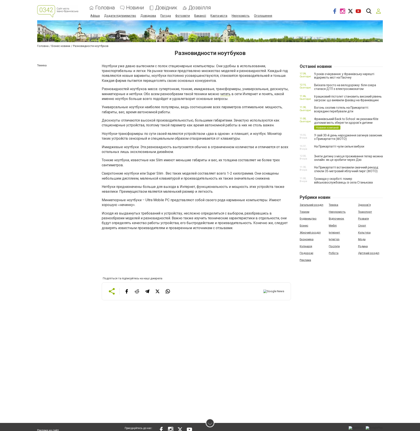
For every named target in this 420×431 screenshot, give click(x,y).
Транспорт (365, 211)
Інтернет (334, 232)
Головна (105, 8)
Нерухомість (241, 15)
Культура (364, 232)
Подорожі (306, 253)
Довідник (166, 8)
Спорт (362, 225)
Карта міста (218, 15)
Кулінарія (306, 246)
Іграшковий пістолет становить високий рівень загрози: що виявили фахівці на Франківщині (348, 98)
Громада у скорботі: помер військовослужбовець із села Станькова (343, 180)
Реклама (305, 260)
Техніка (333, 204)
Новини (135, 8)
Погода (165, 15)
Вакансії (200, 15)
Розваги (363, 218)
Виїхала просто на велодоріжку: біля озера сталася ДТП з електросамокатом (345, 87)
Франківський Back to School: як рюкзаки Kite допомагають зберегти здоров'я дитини (346, 120)
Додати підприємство (120, 15)
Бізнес (304, 225)
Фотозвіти (182, 15)
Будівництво (308, 218)
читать (225, 94)
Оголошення (263, 15)
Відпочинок (336, 218)
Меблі (333, 225)
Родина (363, 246)
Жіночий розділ (310, 232)
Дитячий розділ (368, 253)
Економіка (306, 239)
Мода (362, 239)
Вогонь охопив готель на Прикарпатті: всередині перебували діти (341, 109)
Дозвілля (200, 8)
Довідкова (148, 15)
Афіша (95, 15)
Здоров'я (364, 204)
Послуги (334, 246)
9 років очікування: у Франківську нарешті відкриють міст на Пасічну (344, 75)
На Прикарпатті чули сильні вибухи (339, 146)
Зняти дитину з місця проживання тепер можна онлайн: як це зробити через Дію (348, 158)
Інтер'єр (334, 239)
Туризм (304, 211)
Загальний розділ (311, 204)
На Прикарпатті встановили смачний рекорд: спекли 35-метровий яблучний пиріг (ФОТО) (346, 169)
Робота (333, 253)
